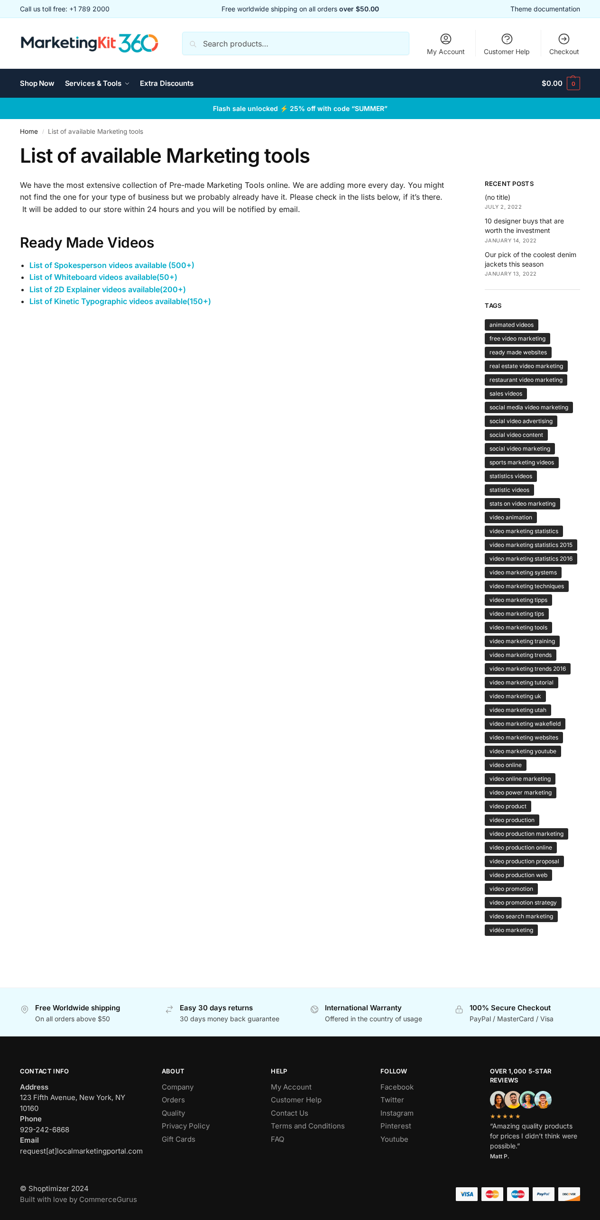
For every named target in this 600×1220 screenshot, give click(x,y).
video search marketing (521, 916)
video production (512, 819)
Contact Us (289, 1113)
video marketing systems (523, 572)
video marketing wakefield (525, 723)
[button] (561, 83)
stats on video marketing (522, 503)
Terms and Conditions (308, 1125)
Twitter (392, 1099)
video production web (518, 874)
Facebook (397, 1086)
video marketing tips (516, 613)
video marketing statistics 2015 (530, 544)
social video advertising (521, 421)
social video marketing (519, 448)
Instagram (397, 1113)
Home (29, 131)
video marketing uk (515, 696)
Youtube (394, 1139)
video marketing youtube (522, 751)
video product (507, 806)
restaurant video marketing (526, 379)
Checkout (564, 51)
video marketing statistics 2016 (530, 558)
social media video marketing (528, 407)
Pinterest (395, 1125)
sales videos (505, 393)
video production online (520, 847)
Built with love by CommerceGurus (78, 1199)
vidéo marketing (511, 929)
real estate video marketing (526, 366)
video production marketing (526, 833)
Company (178, 1086)
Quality (173, 1113)
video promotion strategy (523, 902)
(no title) (497, 197)
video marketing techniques (526, 586)
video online (505, 764)
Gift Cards (178, 1139)
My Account (446, 51)
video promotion (511, 888)
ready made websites (518, 352)
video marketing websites (523, 737)
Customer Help (507, 51)
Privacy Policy (186, 1125)
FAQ (277, 1139)
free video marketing (517, 338)
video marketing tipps (518, 599)
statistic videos (509, 489)
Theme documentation (545, 9)
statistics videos (510, 476)
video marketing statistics (523, 531)
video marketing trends (520, 654)
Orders (173, 1099)
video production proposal (524, 861)
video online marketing (520, 778)
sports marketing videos (521, 462)
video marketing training (522, 641)
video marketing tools (518, 627)
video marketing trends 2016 (527, 668)
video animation (510, 517)
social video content (516, 434)
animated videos (511, 324)
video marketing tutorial (521, 682)
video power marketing (520, 792)
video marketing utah (517, 709)
